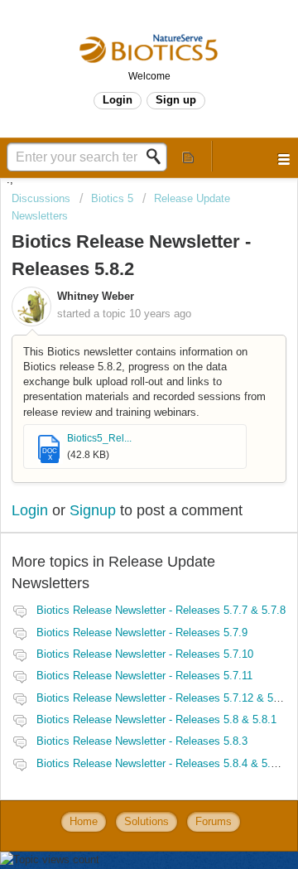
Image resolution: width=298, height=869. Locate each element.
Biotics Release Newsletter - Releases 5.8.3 (142, 741)
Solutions (146, 821)
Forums (213, 821)
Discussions (41, 198)
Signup (93, 510)
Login (30, 510)
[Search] (158, 156)
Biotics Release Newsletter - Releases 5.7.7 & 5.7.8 (161, 610)
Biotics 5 (112, 198)
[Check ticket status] (189, 156)
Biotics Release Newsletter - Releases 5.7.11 (144, 675)
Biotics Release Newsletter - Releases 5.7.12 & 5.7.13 (166, 698)
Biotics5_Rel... (99, 438)
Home (84, 821)
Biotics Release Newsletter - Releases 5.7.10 (144, 654)
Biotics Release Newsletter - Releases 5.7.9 (142, 632)
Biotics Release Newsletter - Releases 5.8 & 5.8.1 (156, 719)
